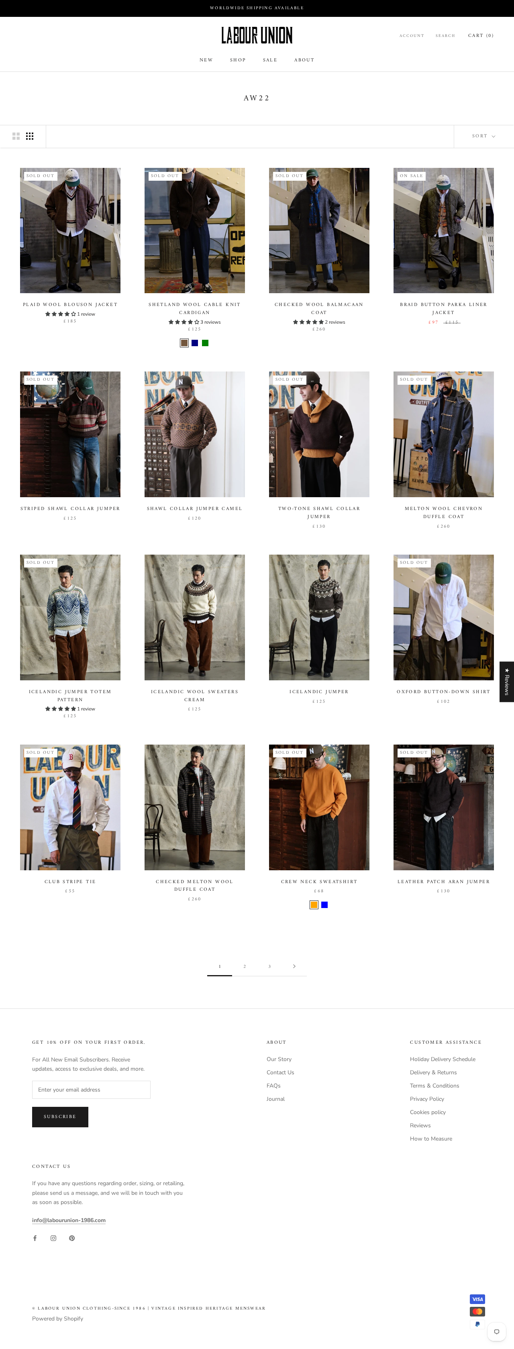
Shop (238, 60)
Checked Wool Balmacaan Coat (319, 309)
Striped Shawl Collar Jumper (70, 509)
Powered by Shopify (57, 1318)
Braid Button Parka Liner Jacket (443, 309)
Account (412, 36)
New (206, 60)
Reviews (420, 1125)
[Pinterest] (72, 1237)
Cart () (481, 36)
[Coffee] (184, 343)
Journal (276, 1099)
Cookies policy (428, 1112)
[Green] (205, 343)
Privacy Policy (427, 1099)
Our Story (279, 1059)
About (304, 60)
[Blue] (324, 905)
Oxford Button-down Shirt (444, 692)
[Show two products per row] (16, 136)
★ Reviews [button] (507, 682)
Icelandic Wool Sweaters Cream (195, 696)
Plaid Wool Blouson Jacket (70, 305)
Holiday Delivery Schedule (442, 1059)
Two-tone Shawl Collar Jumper (319, 513)
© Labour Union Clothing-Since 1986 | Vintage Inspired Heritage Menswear (149, 1308)
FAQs (274, 1086)
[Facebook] (35, 1237)
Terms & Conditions (434, 1086)
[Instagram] (53, 1237)
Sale (270, 60)
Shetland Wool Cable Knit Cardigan (195, 309)
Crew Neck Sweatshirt (319, 882)
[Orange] (314, 905)
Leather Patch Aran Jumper (444, 882)
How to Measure (431, 1139)
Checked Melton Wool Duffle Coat (195, 886)
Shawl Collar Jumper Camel (195, 509)
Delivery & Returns (433, 1072)
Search (445, 36)
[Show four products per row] (29, 136)
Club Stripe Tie (70, 882)
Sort (481, 136)
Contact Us (280, 1072)
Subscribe (60, 1117)
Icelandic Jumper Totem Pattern (70, 696)
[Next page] (294, 967)
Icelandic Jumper (319, 692)
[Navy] (195, 343)
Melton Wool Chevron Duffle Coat (444, 513)
